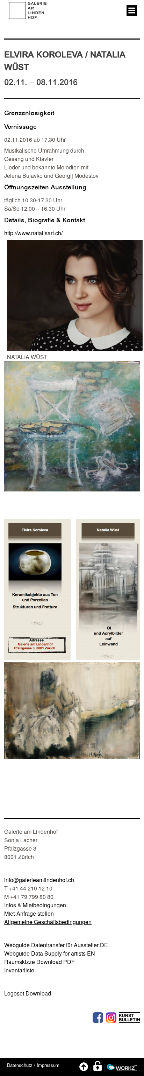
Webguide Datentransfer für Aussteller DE (56, 945)
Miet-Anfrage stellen (29, 913)
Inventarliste (19, 970)
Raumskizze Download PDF (39, 962)
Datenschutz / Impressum (33, 1065)
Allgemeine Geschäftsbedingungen (48, 922)
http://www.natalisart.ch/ (33, 233)
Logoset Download (27, 993)
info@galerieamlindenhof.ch (39, 880)
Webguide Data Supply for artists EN (49, 953)
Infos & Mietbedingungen (35, 905)
